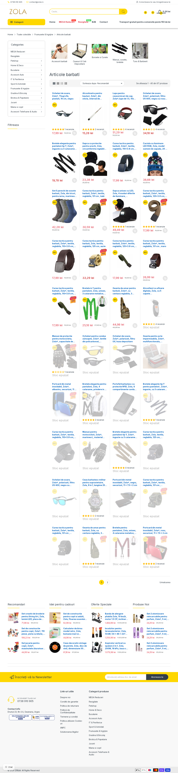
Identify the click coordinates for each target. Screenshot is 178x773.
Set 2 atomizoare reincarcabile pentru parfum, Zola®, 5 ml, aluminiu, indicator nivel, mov (157, 631)
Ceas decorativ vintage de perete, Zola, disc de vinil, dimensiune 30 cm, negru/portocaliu (75, 646)
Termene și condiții (69, 716)
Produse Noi (141, 604)
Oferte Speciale (101, 604)
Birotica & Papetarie (98, 739)
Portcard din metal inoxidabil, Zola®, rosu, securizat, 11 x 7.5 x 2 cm (155, 530)
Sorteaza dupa (89, 83)
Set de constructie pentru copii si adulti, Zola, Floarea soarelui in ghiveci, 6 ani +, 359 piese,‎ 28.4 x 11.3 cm (74, 616)
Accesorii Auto (95, 718)
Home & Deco (95, 710)
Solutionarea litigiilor (69, 732)
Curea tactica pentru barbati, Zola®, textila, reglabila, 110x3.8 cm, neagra (63, 435)
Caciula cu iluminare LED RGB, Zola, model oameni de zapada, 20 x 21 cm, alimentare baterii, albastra (155, 146)
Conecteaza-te (146, 2)
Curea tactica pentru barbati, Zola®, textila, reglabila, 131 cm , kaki (93, 193)
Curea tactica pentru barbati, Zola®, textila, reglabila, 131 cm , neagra (63, 530)
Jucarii (92, 743)
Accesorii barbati (59, 61)
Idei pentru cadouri (61, 604)
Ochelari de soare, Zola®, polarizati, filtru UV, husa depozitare (124, 339)
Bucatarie (93, 714)
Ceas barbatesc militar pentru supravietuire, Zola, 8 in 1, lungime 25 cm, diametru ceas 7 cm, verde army (94, 483)
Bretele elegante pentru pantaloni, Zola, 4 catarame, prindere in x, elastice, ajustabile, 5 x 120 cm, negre (94, 387)
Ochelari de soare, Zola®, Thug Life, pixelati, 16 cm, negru (62, 96)
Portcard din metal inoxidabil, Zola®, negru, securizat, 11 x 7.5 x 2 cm (125, 482)
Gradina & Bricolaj (97, 735)
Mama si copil (95, 748)
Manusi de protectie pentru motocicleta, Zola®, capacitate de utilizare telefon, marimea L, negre (62, 339)
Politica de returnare (69, 706)
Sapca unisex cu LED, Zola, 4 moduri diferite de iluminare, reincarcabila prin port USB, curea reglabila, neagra (124, 193)
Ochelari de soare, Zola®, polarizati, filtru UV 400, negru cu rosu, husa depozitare (154, 96)
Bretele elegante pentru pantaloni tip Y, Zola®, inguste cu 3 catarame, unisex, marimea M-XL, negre (64, 146)
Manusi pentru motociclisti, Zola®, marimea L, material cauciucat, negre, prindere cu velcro (92, 435)
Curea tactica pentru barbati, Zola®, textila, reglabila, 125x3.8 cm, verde (124, 244)
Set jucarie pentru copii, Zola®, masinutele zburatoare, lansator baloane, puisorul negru (33, 646)
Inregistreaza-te (163, 2)
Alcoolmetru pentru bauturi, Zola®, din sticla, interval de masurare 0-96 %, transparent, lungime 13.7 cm (93, 96)
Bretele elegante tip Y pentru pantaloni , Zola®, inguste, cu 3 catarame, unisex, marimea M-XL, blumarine (155, 387)
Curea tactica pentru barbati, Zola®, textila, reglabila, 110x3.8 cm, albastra (124, 146)
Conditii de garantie (69, 701)
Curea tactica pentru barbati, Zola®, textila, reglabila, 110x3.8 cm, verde (63, 291)
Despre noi (65, 697)
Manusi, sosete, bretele (120, 60)
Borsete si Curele (100, 57)
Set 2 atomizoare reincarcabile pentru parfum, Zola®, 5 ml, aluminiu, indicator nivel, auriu (157, 616)
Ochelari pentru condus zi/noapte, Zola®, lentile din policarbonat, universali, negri (94, 339)
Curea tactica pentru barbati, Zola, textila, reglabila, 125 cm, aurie (94, 243)
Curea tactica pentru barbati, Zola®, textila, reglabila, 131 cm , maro (154, 243)
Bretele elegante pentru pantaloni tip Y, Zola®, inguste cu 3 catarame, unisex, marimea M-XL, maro (124, 435)
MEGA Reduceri (96, 697)
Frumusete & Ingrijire (98, 731)
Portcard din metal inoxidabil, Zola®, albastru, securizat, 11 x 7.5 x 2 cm (64, 387)
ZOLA (18, 770)
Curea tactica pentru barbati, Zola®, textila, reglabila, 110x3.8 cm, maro (63, 244)
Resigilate (93, 701)
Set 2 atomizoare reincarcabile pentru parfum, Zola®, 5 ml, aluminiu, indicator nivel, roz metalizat (157, 646)
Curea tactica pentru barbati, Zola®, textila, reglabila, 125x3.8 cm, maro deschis (154, 193)
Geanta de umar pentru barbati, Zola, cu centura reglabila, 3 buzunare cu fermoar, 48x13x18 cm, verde (94, 530)
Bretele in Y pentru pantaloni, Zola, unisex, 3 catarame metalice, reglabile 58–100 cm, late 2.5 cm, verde (94, 291)
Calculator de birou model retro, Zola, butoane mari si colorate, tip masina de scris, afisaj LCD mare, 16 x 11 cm (74, 631)
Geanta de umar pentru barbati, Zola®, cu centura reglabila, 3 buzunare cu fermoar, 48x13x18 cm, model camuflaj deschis (124, 291)
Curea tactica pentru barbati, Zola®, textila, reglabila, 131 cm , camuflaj (154, 483)
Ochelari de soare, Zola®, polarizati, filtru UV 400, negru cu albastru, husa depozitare (63, 483)
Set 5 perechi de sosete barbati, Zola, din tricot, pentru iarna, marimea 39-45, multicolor (64, 193)
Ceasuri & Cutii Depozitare (79, 62)
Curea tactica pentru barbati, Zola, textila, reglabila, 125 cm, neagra (153, 435)
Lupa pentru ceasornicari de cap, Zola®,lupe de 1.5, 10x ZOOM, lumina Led (123, 96)
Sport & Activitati (96, 727)
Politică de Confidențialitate (67, 711)
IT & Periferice (95, 722)
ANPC (62, 727)
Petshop (93, 706)
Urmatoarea (165, 582)
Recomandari (16, 604)
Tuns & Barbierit (140, 61)
